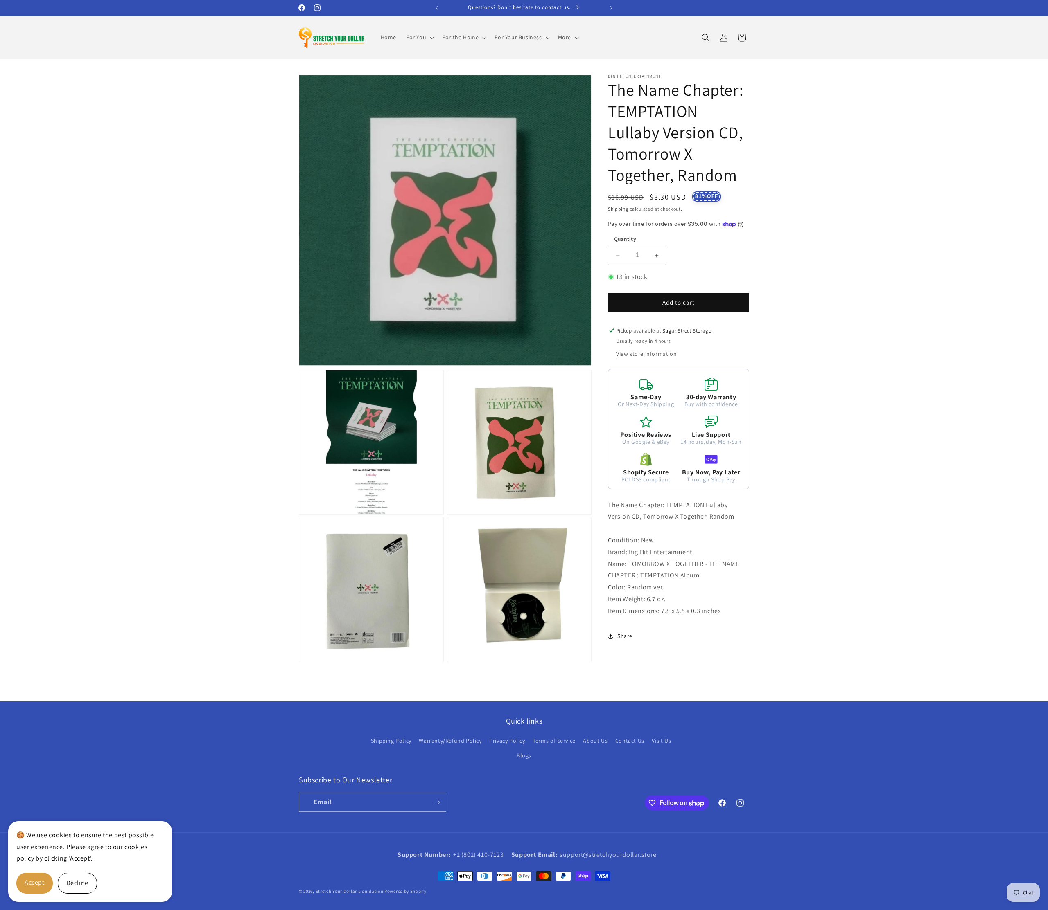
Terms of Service (554, 740)
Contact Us (629, 740)
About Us (595, 740)
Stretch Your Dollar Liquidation (350, 891)
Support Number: (424, 854)
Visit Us (661, 740)
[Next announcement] (611, 8)
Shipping (618, 209)
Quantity (625, 239)
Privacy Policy (507, 740)
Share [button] (624, 636)
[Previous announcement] (437, 8)
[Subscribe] (437, 802)
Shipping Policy (391, 740)
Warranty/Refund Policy (450, 740)
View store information (646, 353)
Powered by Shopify (405, 891)
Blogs (524, 755)
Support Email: (534, 854)
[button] (419, 37)
